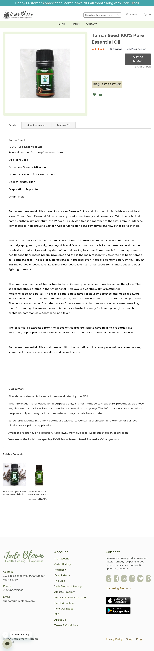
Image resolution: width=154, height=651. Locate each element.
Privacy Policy (114, 639)
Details (12, 125)
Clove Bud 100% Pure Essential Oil (38, 493)
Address (8, 571)
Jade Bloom (19, 638)
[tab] (12, 125)
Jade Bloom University (68, 586)
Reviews (63, 125)
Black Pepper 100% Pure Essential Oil (14, 493)
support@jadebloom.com (19, 601)
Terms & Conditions (66, 625)
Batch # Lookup (64, 603)
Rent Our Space (63, 608)
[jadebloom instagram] (133, 578)
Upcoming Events (117, 588)
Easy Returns (62, 575)
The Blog (59, 580)
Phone (7, 586)
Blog (139, 639)
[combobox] (102, 15)
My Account (61, 558)
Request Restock (107, 84)
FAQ (57, 614)
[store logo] (18, 15)
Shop (129, 639)
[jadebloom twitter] (141, 578)
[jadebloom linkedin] (149, 578)
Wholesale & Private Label (70, 597)
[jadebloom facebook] (117, 578)
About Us (60, 619)
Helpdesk (60, 569)
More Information (36, 125)
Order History (62, 564)
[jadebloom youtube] (124, 578)
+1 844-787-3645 (13, 590)
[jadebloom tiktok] (109, 578)
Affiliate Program (64, 592)
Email (6, 596)
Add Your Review (136, 49)
